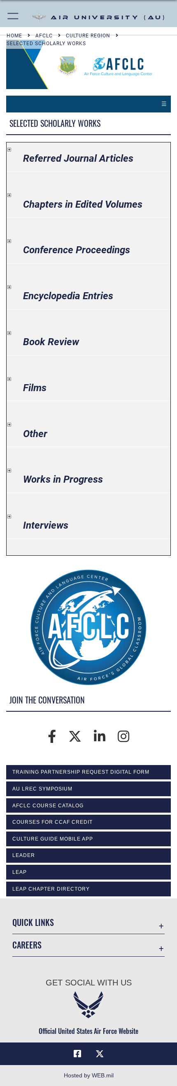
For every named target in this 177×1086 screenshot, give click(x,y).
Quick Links (33, 922)
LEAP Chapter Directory (51, 889)
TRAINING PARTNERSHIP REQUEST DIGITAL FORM (80, 772)
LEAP (19, 872)
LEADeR (23, 855)
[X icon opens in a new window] (99, 1054)
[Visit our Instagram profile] (123, 737)
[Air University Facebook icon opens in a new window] (77, 1054)
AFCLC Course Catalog (48, 806)
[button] (13, 17)
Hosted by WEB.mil (89, 1075)
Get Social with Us (89, 982)
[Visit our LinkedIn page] (99, 737)
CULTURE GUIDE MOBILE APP (52, 839)
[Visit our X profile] (75, 737)
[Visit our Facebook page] (52, 737)
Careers (27, 945)
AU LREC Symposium (42, 789)
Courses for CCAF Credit (52, 822)
